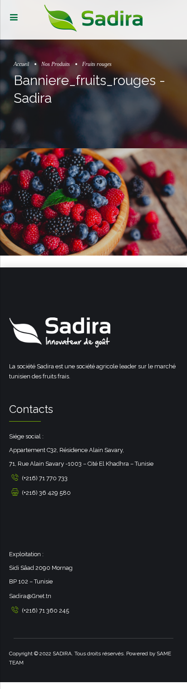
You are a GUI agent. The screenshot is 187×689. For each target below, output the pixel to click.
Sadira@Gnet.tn (30, 596)
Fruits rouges (97, 64)
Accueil (21, 64)
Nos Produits (55, 64)
